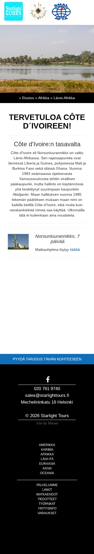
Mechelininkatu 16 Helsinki (47, 402)
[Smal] (60, 11)
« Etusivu (26, 98)
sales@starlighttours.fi (47, 395)
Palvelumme (47, 485)
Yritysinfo (47, 508)
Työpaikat (47, 504)
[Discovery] (39, 11)
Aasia (47, 468)
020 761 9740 (47, 388)
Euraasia (47, 464)
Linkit (47, 490)
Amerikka (47, 445)
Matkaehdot (47, 494)
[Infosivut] (16, 11)
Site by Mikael (47, 423)
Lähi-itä (47, 459)
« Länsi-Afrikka (62, 98)
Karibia (47, 449)
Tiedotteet (47, 499)
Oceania (47, 473)
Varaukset (47, 513)
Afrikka (47, 454)
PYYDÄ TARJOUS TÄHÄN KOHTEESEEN (47, 359)
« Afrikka (42, 98)
